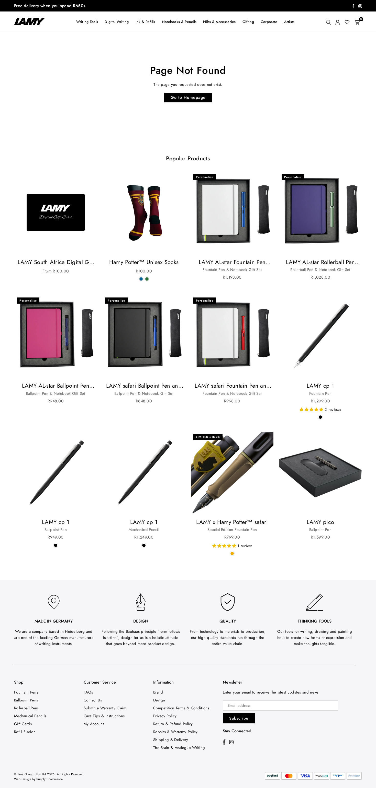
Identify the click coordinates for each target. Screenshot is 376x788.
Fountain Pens (26, 692)
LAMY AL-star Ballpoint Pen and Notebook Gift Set (55, 385)
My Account (94, 724)
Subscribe (238, 718)
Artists (289, 21)
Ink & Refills (145, 21)
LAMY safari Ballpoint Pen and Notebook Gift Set (144, 385)
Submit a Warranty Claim (105, 708)
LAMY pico (320, 522)
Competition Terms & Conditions (181, 708)
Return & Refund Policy (173, 724)
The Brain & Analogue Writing (179, 747)
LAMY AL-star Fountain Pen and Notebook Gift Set (232, 262)
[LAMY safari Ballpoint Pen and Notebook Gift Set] (144, 336)
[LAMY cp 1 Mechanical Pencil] (144, 472)
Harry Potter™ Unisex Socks (144, 262)
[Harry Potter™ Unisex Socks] (144, 212)
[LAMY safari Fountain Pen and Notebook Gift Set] (232, 336)
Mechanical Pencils (30, 716)
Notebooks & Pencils (179, 21)
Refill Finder (24, 732)
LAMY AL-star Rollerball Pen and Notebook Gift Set (320, 262)
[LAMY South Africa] (32, 21)
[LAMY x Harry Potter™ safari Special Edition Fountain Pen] (232, 472)
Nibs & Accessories (219, 21)
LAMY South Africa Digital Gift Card (56, 262)
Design (159, 700)
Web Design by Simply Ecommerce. (38, 779)
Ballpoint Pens (26, 700)
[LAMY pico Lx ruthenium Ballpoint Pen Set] (320, 472)
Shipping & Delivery (170, 740)
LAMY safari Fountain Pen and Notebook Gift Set (232, 385)
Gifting (248, 21)
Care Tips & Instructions (104, 716)
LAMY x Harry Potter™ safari (232, 522)
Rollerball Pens (26, 708)
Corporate (269, 21)
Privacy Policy (164, 716)
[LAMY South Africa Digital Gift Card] (55, 212)
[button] (357, 21)
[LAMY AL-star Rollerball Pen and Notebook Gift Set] (320, 212)
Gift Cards (23, 724)
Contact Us (93, 700)
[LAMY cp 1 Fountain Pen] (320, 336)
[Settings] (337, 21)
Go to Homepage (188, 97)
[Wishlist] (347, 21)
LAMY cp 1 (320, 385)
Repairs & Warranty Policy (175, 732)
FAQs (88, 692)
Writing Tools (87, 21)
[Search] (328, 21)
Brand (158, 692)
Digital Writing (117, 21)
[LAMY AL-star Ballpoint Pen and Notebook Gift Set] (55, 336)
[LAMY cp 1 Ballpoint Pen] (55, 472)
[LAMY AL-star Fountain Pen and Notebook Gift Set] (232, 212)
